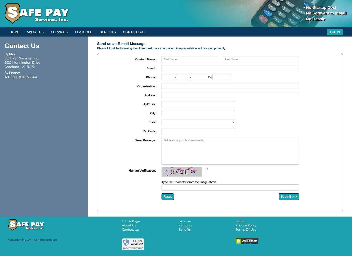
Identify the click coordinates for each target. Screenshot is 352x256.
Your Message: (145, 140)
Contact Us (133, 32)
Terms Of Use (246, 229)
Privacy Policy (246, 225)
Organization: (146, 86)
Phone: (151, 77)
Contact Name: (145, 59)
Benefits (108, 32)
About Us (35, 32)
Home (14, 32)
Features (83, 32)
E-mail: (151, 68)
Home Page (131, 221)
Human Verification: (142, 170)
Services (59, 32)
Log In (335, 32)
